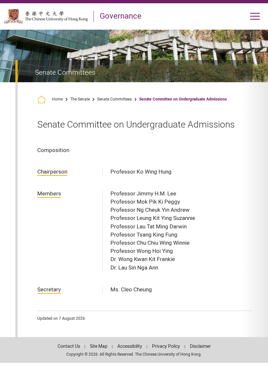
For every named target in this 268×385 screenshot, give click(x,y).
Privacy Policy (166, 346)
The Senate (80, 99)
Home (57, 99)
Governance (121, 16)
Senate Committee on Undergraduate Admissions (183, 99)
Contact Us (69, 346)
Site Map (99, 346)
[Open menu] (255, 16)
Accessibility (129, 346)
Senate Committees (114, 99)
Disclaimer (200, 346)
